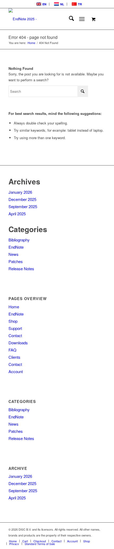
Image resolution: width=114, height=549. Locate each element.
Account (15, 371)
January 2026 (20, 192)
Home (13, 306)
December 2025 (22, 199)
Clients (14, 357)
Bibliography (19, 240)
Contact (15, 335)
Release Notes (21, 268)
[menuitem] (40, 4)
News (13, 254)
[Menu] (82, 19)
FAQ (12, 350)
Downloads (18, 342)
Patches (15, 261)
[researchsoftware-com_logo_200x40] (47, 19)
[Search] (69, 19)
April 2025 (17, 213)
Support (15, 328)
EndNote (16, 247)
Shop (12, 321)
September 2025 (22, 206)
